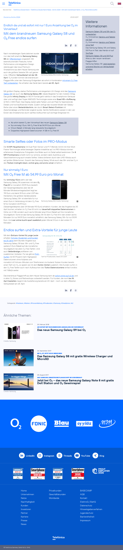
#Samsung (56, 303)
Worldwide (54, 498)
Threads (68, 455)
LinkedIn (30, 455)
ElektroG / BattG (88, 501)
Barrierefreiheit (87, 516)
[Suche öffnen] (112, 3)
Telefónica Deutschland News (41, 10)
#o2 (72, 303)
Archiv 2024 (56, 10)
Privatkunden (55, 490)
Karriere (24, 516)
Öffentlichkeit (15, 59)
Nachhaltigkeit (28, 501)
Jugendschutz (86, 513)
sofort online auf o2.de (64, 275)
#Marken (27, 303)
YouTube (89, 53)
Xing (101, 455)
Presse (24, 520)
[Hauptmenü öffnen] (3, 3)
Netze (24, 498)
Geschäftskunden (57, 494)
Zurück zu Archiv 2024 (12, 17)
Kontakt (83, 498)
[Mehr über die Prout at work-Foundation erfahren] (101, 473)
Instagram (49, 455)
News (23, 524)
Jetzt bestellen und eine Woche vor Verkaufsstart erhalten (100, 66)
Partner (24, 513)
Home (24, 490)
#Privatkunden (48, 303)
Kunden (24, 505)
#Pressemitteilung (36, 303)
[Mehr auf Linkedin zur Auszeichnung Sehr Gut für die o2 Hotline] (58, 473)
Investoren (26, 509)
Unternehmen (27, 494)
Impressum (85, 520)
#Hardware (19, 303)
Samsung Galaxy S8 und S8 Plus (99, 56)
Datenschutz (86, 505)
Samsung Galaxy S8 (58, 122)
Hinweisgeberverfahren (91, 509)
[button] (66, 45)
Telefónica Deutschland (21, 10)
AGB (82, 494)
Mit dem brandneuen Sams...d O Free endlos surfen (79, 10)
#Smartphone (65, 303)
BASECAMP (86, 490)
